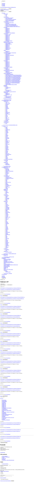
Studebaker (7, 155)
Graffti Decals (6, 92)
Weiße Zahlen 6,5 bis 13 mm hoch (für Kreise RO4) (13, 77)
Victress (7, 158)
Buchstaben (5, 85)
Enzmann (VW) (8, 217)
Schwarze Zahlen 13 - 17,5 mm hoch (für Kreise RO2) (13, 78)
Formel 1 (7, 222)
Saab (6, 203)
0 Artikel (1, 9)
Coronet (7, 216)
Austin (7, 191)
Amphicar (7, 206)
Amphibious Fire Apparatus (9, 178)
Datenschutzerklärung (5, 463)
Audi (6, 102)
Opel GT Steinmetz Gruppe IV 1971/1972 (10, 91)
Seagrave (7, 186)
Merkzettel (3, 3)
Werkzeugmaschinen (7, 266)
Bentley (7, 130)
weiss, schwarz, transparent (9, 17)
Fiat (6, 220)
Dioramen (5, 95)
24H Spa (7, 88)
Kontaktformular (2, 452)
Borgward (7, 104)
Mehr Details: (7, 99)
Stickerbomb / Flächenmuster (10, 55)
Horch (6, 110)
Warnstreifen (7, 23)
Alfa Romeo (7, 205)
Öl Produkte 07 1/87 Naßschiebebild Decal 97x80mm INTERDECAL (10, 344)
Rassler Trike (7, 170)
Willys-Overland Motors (9, 159)
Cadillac (7, 131)
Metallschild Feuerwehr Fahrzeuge (9, 262)
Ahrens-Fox (7, 176)
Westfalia (7, 120)
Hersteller (1, 465)
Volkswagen (7, 121)
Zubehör (7, 188)
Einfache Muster (6, 21)
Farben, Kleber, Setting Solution (8, 269)
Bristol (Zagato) (8, 212)
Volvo (6, 118)
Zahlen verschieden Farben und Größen (11, 84)
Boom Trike (7, 169)
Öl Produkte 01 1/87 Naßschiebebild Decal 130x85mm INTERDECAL (10, 289)
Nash (6, 236)
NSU (6, 237)
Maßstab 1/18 (7, 32)
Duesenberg (7, 108)
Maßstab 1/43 (7, 29)
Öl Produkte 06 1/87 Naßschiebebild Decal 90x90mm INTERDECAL (10, 335)
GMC (6, 139)
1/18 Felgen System (5, 254)
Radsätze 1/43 (6, 267)
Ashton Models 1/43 (7, 175)
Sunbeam (7, 244)
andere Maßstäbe (8, 43)
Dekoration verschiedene (7, 259)
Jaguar (6, 111)
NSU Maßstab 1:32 (8, 185)
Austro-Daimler (8, 103)
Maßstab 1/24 (7, 31)
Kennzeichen (6, 60)
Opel (6, 114)
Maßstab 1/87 (7, 49)
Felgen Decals (6, 13)
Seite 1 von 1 (2, 286)
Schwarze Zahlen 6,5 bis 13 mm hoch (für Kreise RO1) (13, 76)
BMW (6, 210)
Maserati (7, 233)
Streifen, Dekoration (7, 265)
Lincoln (7, 145)
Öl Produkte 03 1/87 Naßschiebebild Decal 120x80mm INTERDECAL (10, 307)
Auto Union (7, 208)
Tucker (7, 157)
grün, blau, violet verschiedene (10, 20)
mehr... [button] (1, 295)
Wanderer (7, 247)
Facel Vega (7, 218)
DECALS (1, 398)
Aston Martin (7, 207)
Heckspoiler (5, 260)
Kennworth (7, 198)
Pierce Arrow (7, 153)
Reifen (5, 268)
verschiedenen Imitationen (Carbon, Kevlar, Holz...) (13, 26)
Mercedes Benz (8, 234)
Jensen (7, 231)
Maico (6, 202)
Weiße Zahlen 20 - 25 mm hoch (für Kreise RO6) (12, 80)
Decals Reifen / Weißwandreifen (8, 42)
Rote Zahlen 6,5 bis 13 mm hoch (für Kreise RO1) (13, 82)
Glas (6, 225)
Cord (6, 133)
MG (6, 193)
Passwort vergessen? (3, 477)
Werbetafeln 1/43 (8, 97)
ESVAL (3, 125)
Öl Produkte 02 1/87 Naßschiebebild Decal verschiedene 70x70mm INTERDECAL (12, 298)
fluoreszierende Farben (9, 18)
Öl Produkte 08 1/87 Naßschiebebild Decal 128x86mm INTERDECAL (10, 353)
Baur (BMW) (7, 209)
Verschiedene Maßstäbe (9, 40)
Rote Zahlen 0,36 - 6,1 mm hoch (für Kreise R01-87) (13, 81)
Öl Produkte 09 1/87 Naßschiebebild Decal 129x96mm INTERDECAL (10, 362)
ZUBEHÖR (4, 258)
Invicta (7, 143)
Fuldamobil (7, 223)
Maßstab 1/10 (7, 61)
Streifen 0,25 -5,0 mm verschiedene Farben (12, 25)
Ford (6, 179)
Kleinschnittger (8, 232)
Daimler (7, 106)
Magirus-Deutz (8, 112)
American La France (8, 177)
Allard (6, 128)
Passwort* (1, 476)
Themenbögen (6, 33)
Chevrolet (7, 132)
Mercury (7, 148)
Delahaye (7, 107)
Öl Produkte (5, 27)
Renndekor (5, 86)
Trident (7, 156)
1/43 (6, 16)
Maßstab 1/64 (7, 28)
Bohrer (7, 271)
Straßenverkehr (6, 67)
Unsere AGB (4, 458)
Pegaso (7, 115)
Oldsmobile (7, 149)
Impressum (3, 459)
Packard (7, 151)
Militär (5, 50)
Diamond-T (7, 195)
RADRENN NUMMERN (9, 74)
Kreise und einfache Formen (10, 22)
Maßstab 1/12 (6, 251)
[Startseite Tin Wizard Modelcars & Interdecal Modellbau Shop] (8, 7)
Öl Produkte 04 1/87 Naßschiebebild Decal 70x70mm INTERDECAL (10, 424)
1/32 (6, 15)
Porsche (7, 116)
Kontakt (3, 457)
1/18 (6, 14)
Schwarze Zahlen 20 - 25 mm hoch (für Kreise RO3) (13, 79)
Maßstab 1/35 (7, 51)
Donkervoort (7, 172)
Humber (7, 141)
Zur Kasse (3, 4)
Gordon (7, 227)
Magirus (7, 183)
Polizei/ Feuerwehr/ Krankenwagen (9, 70)
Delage (7, 134)
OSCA (7, 150)
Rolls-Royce (7, 242)
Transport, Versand (6, 41)
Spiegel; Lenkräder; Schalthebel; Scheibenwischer (11, 264)
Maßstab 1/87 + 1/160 (9, 94)
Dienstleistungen (4, 274)
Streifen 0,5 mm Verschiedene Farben (11, 24)
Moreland (7, 184)
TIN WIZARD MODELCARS (6, 100)
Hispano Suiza (8, 164)
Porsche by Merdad (8, 154)
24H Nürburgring (8, 87)
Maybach (7, 147)
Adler (6, 127)
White (6, 187)
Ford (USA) (7, 138)
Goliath (7, 226)
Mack (6, 199)
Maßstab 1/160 (8, 35)
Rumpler (7, 243)
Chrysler (7, 215)
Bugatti (7, 213)
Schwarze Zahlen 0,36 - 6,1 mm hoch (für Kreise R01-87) (14, 75)
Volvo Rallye (7, 119)
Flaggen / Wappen (8, 34)
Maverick (7, 146)
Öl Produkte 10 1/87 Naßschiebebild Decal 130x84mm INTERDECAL (10, 371)
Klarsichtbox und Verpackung (8, 261)
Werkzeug (5, 270)
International (7, 142)
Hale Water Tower (8, 182)
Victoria (7, 204)
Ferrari (7, 109)
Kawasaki (7, 173)
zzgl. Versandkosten (7, 303)
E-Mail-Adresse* (2, 475)
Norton (7, 174)
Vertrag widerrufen (4, 456)
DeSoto (7, 136)
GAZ (6, 224)
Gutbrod (7, 228)
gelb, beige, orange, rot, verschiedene (11, 19)
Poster (5, 263)
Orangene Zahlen (8, 83)
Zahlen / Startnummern (7, 73)
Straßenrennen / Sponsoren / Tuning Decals (10, 52)
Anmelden (3, 5)
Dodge (7, 196)
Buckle (7, 105)
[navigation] (2, 470)
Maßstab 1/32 (7, 30)
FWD (6, 180)
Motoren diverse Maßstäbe (6, 257)
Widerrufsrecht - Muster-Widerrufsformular (8, 460)
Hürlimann (7, 192)
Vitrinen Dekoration (8, 96)
